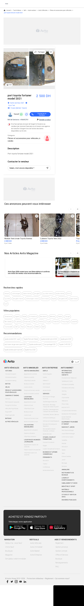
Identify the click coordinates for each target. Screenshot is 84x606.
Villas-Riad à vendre (29, 380)
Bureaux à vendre (29, 384)
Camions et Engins (12, 395)
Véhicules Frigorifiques (11, 408)
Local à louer (27, 415)
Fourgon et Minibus (11, 405)
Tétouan (29, 327)
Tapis (63, 453)
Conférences (46, 467)
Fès (34, 322)
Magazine (8, 555)
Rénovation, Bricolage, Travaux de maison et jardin (51, 405)
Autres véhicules (11, 421)
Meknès (52, 316)
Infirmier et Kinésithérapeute (51, 421)
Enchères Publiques (69, 500)
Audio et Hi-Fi (66, 407)
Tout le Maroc (17, 10)
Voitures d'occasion (10, 374)
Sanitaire (64, 466)
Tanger (67, 316)
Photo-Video (65, 404)
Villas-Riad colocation (30, 436)
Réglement (49, 578)
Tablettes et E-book (67, 381)
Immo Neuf (9, 547)
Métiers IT (46, 380)
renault (6, 293)
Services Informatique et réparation (50, 425)
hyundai (7, 299)
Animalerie (65, 469)
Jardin (63, 460)
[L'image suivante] (49, 69)
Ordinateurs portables (68, 384)
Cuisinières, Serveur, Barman (51, 414)
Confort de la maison (67, 437)
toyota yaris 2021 (66, 339)
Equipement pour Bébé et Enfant (70, 423)
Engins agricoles (10, 415)
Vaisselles (64, 440)
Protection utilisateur (35, 578)
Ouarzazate (8, 327)
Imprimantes (65, 397)
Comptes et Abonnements (69, 410)
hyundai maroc (48, 293)
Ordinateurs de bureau (68, 388)
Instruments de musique (68, 474)
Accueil (8, 10)
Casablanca (8, 316)
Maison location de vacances (32, 450)
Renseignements (61, 563)
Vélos (7, 387)
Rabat (24, 316)
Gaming (64, 391)
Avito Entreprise (36, 555)
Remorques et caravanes (12, 402)
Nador (60, 316)
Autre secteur (32, 10)
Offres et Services (61, 555)
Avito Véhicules (43, 10)
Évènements (47, 457)
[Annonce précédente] (71, 209)
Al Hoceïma (33, 316)
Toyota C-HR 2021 (65, 344)
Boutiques (9, 551)
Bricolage (64, 463)
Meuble (64, 443)
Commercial (46, 387)
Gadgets (64, 394)
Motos (7, 384)
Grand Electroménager (68, 433)
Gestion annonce (61, 547)
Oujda (48, 322)
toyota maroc (60, 293)
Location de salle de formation (51, 449)
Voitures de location (10, 377)
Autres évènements (48, 470)
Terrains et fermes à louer (31, 418)
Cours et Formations (48, 442)
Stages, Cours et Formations (49, 438)
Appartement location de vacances (31, 445)
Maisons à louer (28, 405)
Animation (46, 460)
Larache (74, 322)
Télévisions (65, 401)
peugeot (37, 293)
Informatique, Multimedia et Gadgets (67, 373)
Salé (43, 327)
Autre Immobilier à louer (31, 421)
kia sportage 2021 (50, 344)
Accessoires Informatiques (69, 414)
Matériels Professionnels (68, 490)
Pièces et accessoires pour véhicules (61, 10)
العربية (77, 362)
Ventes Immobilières (31, 371)
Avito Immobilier (36, 547)
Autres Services (47, 434)
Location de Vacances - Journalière (32, 441)
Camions (7, 399)
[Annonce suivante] (77, 209)
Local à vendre (28, 387)
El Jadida (18, 322)
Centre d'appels (47, 374)
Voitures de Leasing (10, 380)
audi (5, 304)
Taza (22, 327)
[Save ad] (36, 216)
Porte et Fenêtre (66, 456)
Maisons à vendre (29, 377)
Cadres (45, 377)
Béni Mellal (8, 322)
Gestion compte (61, 551)
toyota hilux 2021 (30, 350)
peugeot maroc (18, 299)
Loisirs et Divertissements (68, 479)
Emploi (45, 371)
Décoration (65, 446)
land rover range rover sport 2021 (15, 344)
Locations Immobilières (28, 398)
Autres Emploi (47, 390)
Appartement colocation (31, 430)
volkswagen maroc (32, 299)
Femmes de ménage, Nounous (49, 397)
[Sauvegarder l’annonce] (51, 52)
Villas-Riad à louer (29, 408)
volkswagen (16, 293)
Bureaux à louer (28, 412)
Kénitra (41, 322)
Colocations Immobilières (29, 426)
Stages (45, 445)
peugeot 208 (63, 299)
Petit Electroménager (68, 430)
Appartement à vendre (30, 374)
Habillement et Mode (69, 483)
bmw (69, 293)
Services (46, 393)
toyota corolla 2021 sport (12, 339)
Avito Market (34, 551)
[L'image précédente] (8, 69)
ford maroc (45, 299)
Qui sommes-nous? (62, 578)
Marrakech (43, 316)
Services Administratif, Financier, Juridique (49, 430)
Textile (63, 450)
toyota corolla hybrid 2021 (49, 339)
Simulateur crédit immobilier (15, 559)
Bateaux (8, 418)
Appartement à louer (30, 402)
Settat (37, 327)
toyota (54, 299)
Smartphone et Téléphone (69, 378)
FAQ (57, 567)
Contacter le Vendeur (42, 114)
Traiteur (45, 464)
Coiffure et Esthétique (49, 418)
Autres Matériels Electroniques (66, 418)
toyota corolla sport (35, 344)
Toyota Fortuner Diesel (30, 339)
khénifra (56, 322)
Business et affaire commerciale (50, 453)
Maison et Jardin (68, 427)
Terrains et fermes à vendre (31, 390)
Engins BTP (8, 412)
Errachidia (27, 322)
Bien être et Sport (68, 486)
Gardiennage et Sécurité (50, 401)
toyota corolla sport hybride (13, 350)
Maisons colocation (29, 433)
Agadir (17, 316)
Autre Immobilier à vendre (31, 393)
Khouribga (65, 322)
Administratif (46, 384)
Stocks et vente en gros (69, 496)
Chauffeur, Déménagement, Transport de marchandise (51, 410)
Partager (41, 52)
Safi (25, 10)
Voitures (8, 371)
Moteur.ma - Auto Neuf (13, 543)
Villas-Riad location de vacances (30, 454)
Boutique (58, 559)
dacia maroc (27, 293)
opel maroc (74, 299)
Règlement (59, 543)
